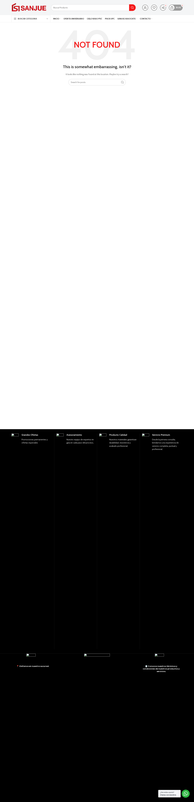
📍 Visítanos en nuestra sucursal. (33, 666)
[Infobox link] (31, 541)
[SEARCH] (132, 7)
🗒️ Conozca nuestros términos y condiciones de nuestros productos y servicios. (161, 669)
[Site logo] (29, 7)
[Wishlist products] (154, 7)
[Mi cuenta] (145, 7)
